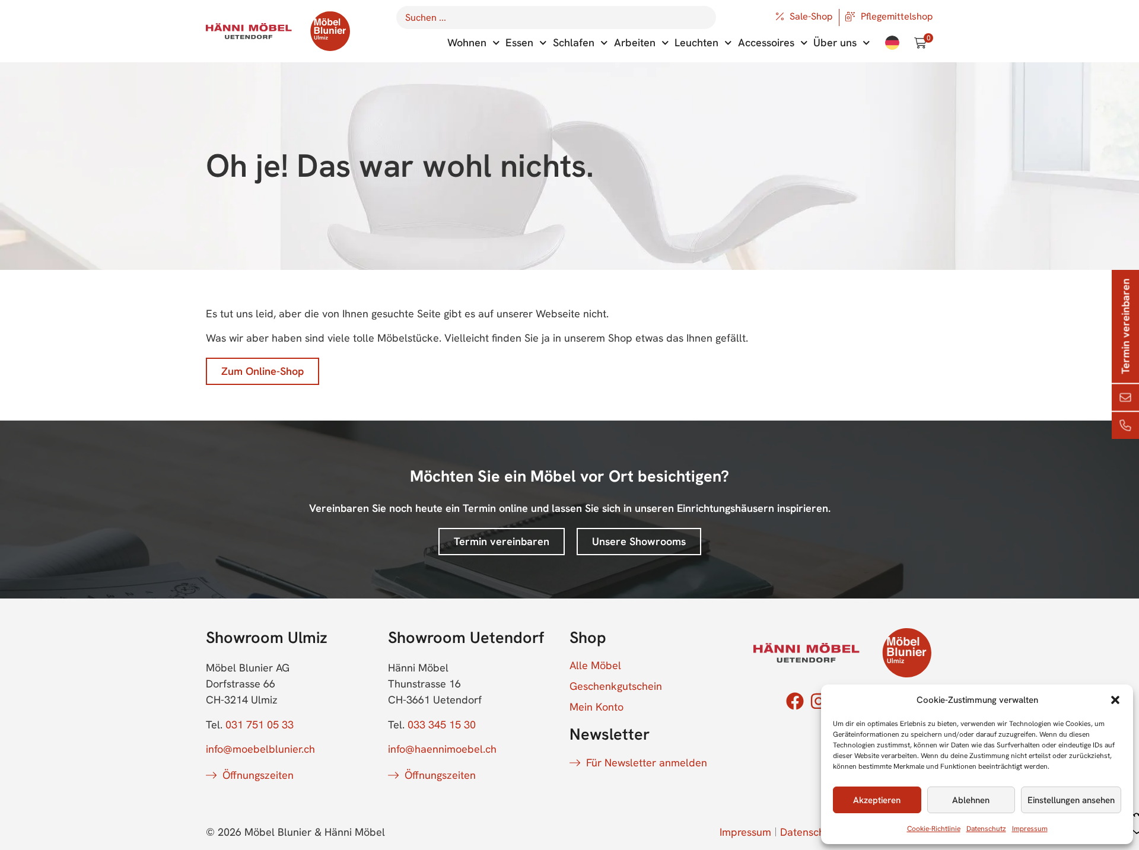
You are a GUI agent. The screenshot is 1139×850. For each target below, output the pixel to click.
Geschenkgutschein (616, 686)
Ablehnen (971, 800)
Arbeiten (635, 42)
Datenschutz (986, 828)
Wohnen (466, 42)
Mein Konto (596, 707)
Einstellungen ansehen (1071, 800)
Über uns (835, 42)
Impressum (1030, 828)
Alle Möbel (595, 665)
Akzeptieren (877, 800)
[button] (1115, 700)
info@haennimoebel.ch (442, 749)
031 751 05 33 (259, 724)
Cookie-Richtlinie (933, 828)
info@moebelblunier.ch (260, 749)
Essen (519, 42)
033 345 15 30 (442, 724)
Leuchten (696, 42)
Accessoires (766, 42)
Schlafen (573, 42)
